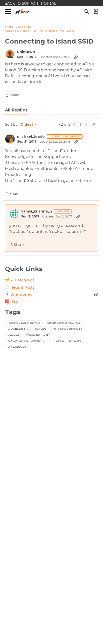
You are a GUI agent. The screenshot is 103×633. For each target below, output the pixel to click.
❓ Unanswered (51, 294)
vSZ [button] (13, 334)
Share (12, 95)
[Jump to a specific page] (94, 124)
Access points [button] (38, 334)
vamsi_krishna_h (36, 211)
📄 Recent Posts (19, 287)
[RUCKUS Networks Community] (22, 11)
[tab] (16, 110)
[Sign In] (95, 11)
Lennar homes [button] (68, 340)
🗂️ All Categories (19, 280)
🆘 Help (11, 301)
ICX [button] (40, 328)
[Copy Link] (76, 57)
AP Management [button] (67, 328)
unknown (26, 52)
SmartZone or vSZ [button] (63, 322)
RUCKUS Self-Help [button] (24, 322)
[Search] (86, 11)
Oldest (27, 124)
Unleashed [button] (17, 346)
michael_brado (31, 136)
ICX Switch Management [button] (28, 340)
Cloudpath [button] (18, 328)
